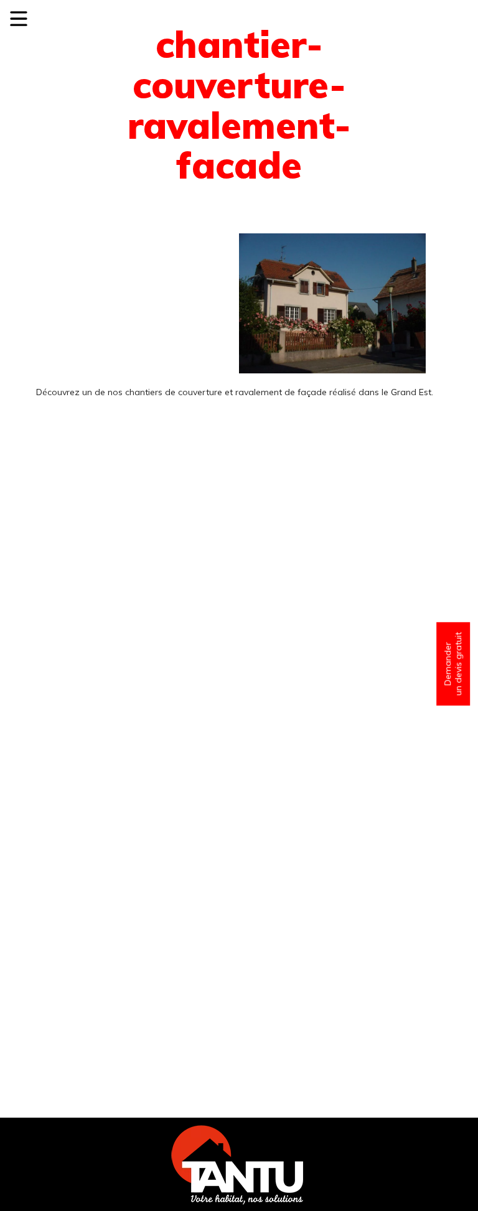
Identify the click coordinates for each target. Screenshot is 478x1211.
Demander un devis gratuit (453, 664)
